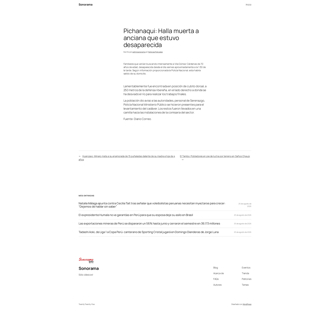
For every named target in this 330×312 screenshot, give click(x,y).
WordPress (247, 304)
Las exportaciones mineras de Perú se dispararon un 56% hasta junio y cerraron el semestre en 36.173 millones (149, 223)
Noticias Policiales (155, 52)
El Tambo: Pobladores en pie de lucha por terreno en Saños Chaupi (215, 156)
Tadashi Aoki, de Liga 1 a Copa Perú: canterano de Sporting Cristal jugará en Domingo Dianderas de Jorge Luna (149, 232)
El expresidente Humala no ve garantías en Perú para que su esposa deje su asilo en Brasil (136, 215)
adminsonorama (139, 52)
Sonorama (85, 4)
